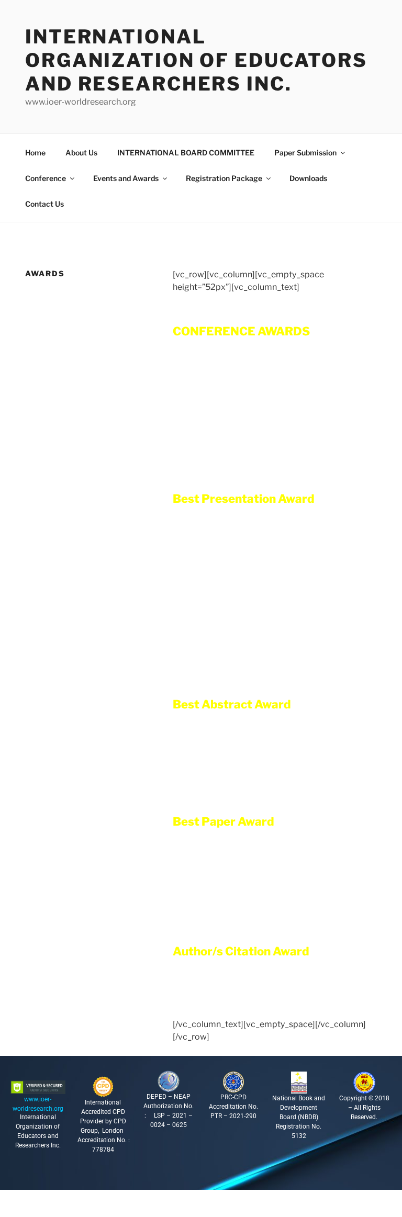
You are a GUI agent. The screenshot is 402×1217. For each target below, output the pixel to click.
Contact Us (44, 203)
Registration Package (224, 178)
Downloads (308, 178)
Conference (45, 178)
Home (35, 152)
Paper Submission (305, 152)
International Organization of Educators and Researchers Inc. (196, 60)
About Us (81, 152)
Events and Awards (126, 178)
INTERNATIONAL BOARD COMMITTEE (185, 152)
